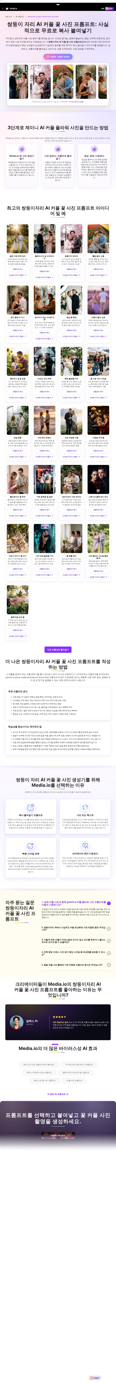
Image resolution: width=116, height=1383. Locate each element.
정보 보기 (8, 17)
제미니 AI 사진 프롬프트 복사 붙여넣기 (39, 1064)
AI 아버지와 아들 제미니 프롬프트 (79, 1064)
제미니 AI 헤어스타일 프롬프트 (39, 1072)
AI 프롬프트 (20, 17)
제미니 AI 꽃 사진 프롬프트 (45, 1080)
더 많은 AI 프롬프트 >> (58, 1094)
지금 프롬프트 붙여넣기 (58, 649)
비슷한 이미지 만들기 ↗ (17, 275)
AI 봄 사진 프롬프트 (74, 1080)
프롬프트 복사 (18, 269)
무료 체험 (110, 8)
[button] (52, 1044)
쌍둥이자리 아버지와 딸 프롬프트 (76, 1072)
